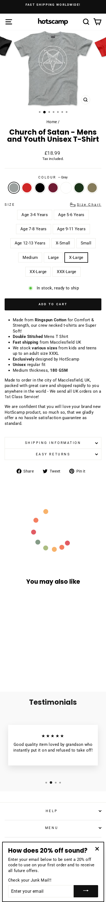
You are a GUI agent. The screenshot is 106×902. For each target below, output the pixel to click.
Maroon (53, 187)
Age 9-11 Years (71, 228)
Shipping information (53, 443)
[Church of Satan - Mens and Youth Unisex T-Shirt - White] (35, 661)
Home (51, 122)
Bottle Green (79, 187)
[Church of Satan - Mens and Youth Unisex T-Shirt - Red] (17, 661)
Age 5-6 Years (71, 214)
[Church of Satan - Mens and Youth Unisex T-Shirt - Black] (23, 661)
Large (53, 257)
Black (40, 187)
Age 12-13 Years (30, 243)
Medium (30, 257)
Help (52, 811)
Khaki (92, 187)
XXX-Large (66, 271)
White (66, 187)
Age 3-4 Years (34, 214)
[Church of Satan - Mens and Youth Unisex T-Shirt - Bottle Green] (20, 666)
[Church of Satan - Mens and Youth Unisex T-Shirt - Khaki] (26, 666)
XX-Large (38, 271)
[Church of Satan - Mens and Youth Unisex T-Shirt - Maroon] (29, 661)
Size (53, 205)
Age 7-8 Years (33, 228)
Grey (13, 187)
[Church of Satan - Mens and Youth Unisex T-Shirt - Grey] (10, 661)
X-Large (76, 257)
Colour (53, 177)
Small (86, 243)
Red (26, 187)
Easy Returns (53, 454)
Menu (51, 828)
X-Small (63, 243)
